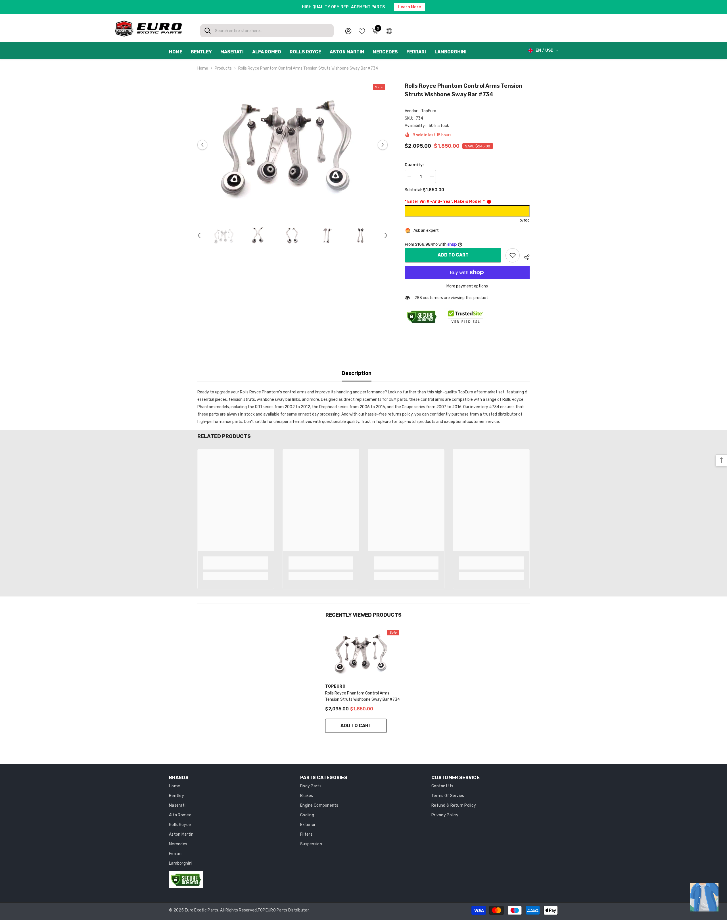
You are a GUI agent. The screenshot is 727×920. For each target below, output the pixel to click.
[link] (512, 255)
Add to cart (453, 255)
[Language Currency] (388, 30)
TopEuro (428, 111)
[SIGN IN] (348, 31)
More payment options (467, 286)
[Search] (267, 30)
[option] (292, 145)
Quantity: (414, 164)
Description (356, 373)
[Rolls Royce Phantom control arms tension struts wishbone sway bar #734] (363, 652)
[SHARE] (525, 256)
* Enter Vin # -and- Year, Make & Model (445, 201)
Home (202, 68)
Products (223, 68)
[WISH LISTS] (362, 31)
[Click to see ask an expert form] (704, 897)
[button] (202, 145)
